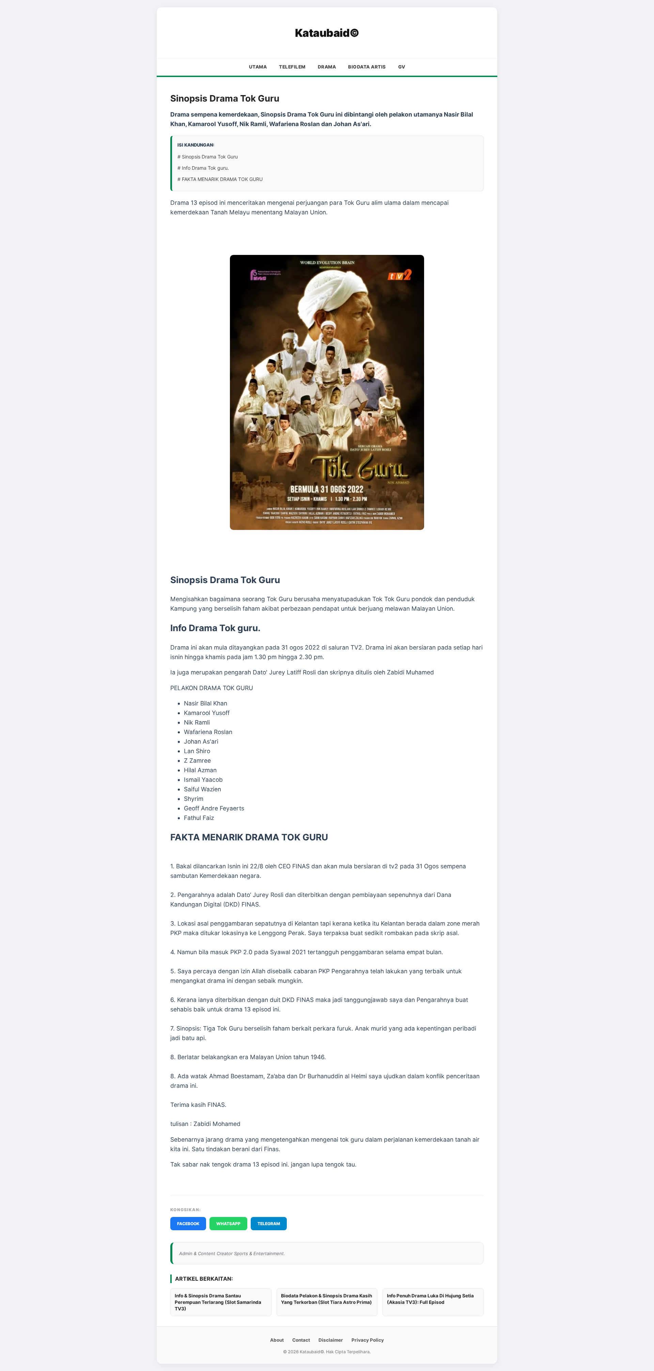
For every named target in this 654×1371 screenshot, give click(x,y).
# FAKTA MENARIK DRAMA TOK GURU (220, 179)
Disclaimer (330, 1340)
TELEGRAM (269, 1223)
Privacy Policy (368, 1340)
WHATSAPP (228, 1223)
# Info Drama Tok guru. (203, 168)
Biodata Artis (367, 67)
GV (401, 67)
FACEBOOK (188, 1223)
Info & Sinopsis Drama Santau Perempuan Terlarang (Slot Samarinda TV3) (218, 1302)
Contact (301, 1340)
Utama (258, 67)
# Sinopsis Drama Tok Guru (207, 156)
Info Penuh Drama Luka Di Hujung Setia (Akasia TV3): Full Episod (430, 1299)
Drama (327, 67)
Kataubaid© (327, 33)
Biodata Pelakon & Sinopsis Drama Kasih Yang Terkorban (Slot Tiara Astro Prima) (326, 1299)
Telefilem (292, 67)
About (277, 1340)
